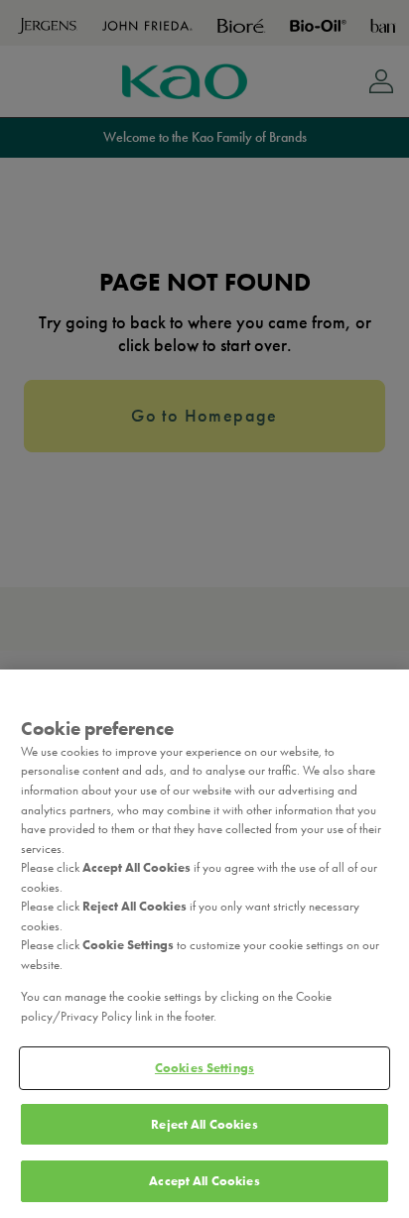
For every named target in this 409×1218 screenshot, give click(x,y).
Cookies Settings (204, 1067)
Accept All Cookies (204, 1180)
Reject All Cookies (204, 1124)
